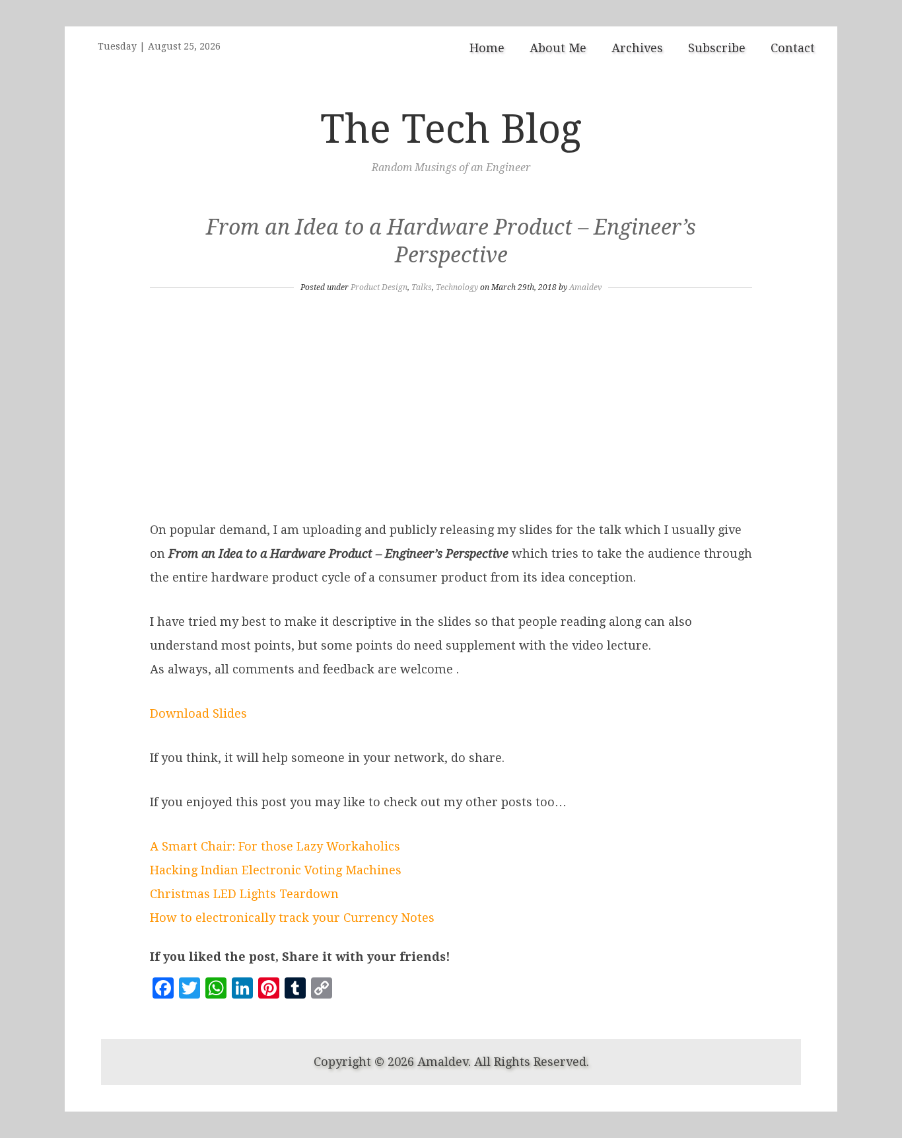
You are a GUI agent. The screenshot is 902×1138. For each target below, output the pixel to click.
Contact (793, 48)
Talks (421, 287)
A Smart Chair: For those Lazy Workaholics (275, 846)
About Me (558, 48)
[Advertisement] (451, 405)
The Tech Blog (451, 129)
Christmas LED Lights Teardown (244, 894)
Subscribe (717, 48)
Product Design (379, 287)
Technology (457, 287)
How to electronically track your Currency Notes (292, 918)
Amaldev (585, 287)
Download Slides (198, 713)
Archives (637, 48)
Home (486, 48)
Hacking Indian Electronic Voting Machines (275, 870)
